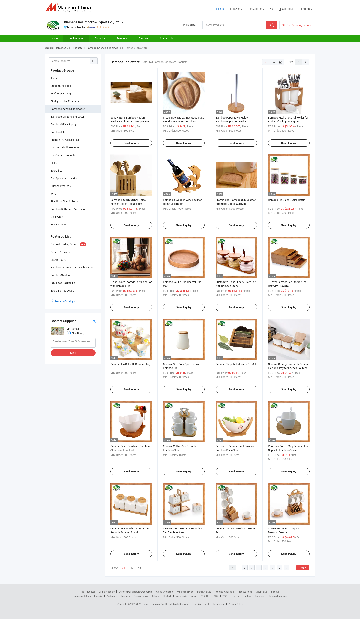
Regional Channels (224, 591)
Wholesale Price (185, 591)
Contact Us (166, 38)
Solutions (122, 38)
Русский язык (141, 595)
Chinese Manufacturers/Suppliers (135, 591)
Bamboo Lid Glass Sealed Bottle (286, 200)
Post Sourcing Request (299, 25)
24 (123, 567)
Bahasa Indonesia (278, 595)
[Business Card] (94, 321)
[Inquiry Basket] (272, 9)
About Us (100, 38)
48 (139, 568)
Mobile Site (261, 591)
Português (111, 595)
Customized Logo (61, 86)
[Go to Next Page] (305, 62)
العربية (194, 595)
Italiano (155, 595)
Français (125, 595)
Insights (275, 591)
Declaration (219, 603)
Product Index (245, 591)
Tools (54, 78)
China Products (107, 591)
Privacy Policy (236, 603)
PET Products (59, 224)
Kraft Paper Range (61, 93)
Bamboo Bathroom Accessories (69, 209)
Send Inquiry (131, 142)
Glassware (57, 216)
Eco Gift (55, 163)
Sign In (220, 9)
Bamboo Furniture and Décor (67, 116)
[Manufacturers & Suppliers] (69, 7)
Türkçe (247, 595)
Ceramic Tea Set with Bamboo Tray (130, 364)
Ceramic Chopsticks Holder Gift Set (236, 364)
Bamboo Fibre (59, 132)
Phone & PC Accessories (65, 139)
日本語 (215, 595)
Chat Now (77, 333)
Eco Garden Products (63, 155)
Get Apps (287, 9)
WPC (53, 193)
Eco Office (56, 170)
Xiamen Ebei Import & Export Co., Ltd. (92, 22)
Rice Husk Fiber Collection (65, 201)
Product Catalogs (65, 301)
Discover (144, 38)
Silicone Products (61, 186)
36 (131, 568)
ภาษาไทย (235, 595)
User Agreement (201, 603)
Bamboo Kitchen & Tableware (68, 109)
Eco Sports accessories (64, 178)
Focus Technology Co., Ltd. (155, 603)
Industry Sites (204, 591)
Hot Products (88, 591)
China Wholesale (164, 591)
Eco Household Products (65, 147)
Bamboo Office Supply (63, 124)
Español (98, 595)
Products (78, 38)
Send (73, 352)
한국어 (204, 595)
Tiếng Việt (260, 595)
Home (54, 38)
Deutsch (167, 595)
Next (301, 567)
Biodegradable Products (65, 101)
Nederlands (181, 595)
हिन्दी (225, 595)
